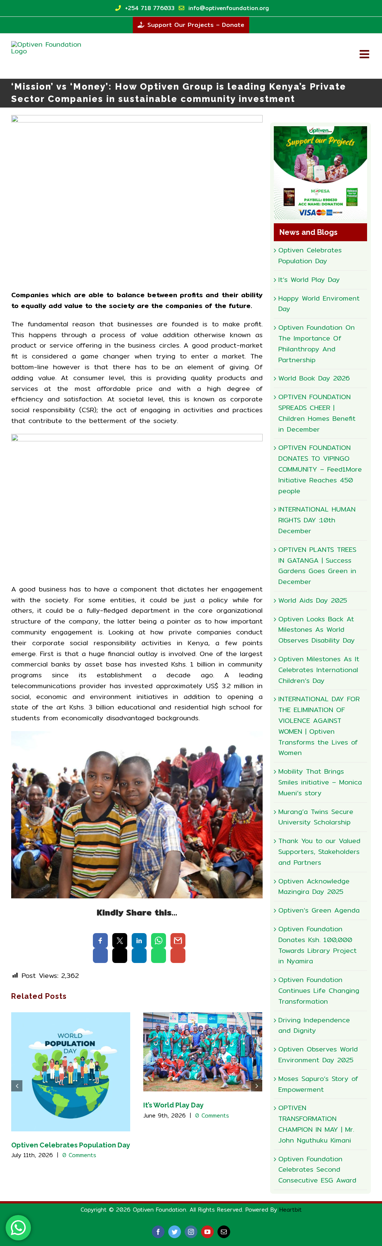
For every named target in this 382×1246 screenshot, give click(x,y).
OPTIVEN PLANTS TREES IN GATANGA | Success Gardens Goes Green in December (317, 565)
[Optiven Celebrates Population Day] (70, 1071)
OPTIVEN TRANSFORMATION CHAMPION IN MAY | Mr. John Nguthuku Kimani (316, 1123)
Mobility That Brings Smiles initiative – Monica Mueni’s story (320, 782)
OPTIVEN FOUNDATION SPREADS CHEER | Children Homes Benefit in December (317, 412)
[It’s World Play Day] (202, 1051)
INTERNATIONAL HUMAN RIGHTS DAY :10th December (317, 520)
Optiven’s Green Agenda (319, 910)
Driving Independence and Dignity (314, 1025)
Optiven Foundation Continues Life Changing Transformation (318, 990)
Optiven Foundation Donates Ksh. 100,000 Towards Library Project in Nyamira (317, 944)
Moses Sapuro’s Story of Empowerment (318, 1084)
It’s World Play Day (173, 1105)
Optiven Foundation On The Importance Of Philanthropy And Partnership (316, 343)
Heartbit (290, 1209)
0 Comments (79, 1155)
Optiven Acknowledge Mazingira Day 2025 (314, 886)
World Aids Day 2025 (312, 600)
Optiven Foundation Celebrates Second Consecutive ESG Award (317, 1169)
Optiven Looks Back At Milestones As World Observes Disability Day (316, 629)
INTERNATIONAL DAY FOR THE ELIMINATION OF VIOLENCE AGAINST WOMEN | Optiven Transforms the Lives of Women (319, 725)
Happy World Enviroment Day (319, 303)
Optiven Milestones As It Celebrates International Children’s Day (318, 669)
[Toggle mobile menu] (365, 54)
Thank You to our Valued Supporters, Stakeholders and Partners (319, 851)
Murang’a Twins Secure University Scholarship (315, 817)
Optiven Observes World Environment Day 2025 (318, 1054)
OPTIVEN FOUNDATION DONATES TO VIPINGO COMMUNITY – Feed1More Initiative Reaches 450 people (320, 469)
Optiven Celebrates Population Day (70, 1145)
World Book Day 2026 (314, 378)
